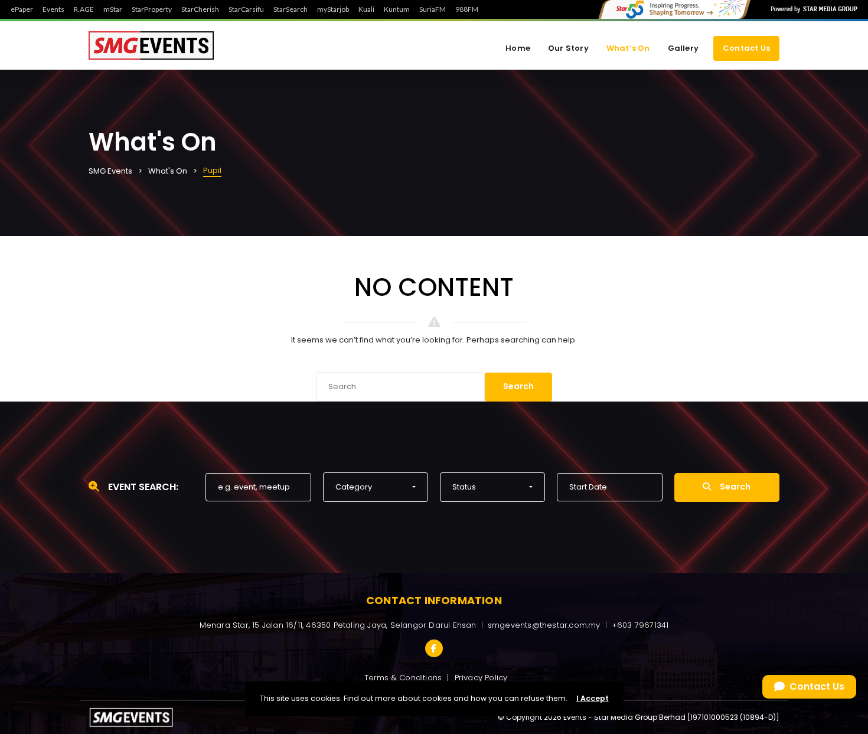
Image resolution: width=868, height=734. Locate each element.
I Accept (592, 698)
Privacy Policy (481, 677)
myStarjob (333, 9)
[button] (375, 487)
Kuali (366, 9)
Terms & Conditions (403, 677)
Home (517, 48)
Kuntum (397, 9)
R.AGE (84, 9)
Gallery (683, 48)
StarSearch (290, 9)
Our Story (568, 48)
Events (53, 9)
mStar (112, 9)
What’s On (628, 48)
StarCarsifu (246, 9)
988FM (466, 9)
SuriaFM (432, 9)
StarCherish (200, 9)
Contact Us (746, 48)
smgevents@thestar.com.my (544, 625)
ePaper (22, 9)
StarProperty (152, 9)
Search (518, 386)
